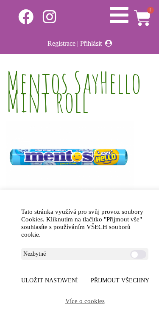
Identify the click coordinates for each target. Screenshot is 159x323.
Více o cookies (85, 301)
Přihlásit (91, 43)
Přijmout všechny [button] (120, 280)
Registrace (61, 43)
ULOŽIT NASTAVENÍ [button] (49, 280)
